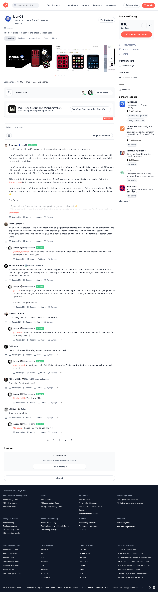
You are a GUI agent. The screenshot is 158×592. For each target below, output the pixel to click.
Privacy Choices (87, 587)
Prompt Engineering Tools (51, 506)
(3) (20, 307)
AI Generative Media (11, 533)
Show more (102, 92)
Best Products (53, 5)
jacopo (16, 247)
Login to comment (102, 135)
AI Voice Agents (123, 522)
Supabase (45, 577)
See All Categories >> (126, 526)
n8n (42, 553)
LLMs (43, 495)
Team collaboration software (90, 506)
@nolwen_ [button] (17, 332)
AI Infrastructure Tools (50, 503)
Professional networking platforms (55, 526)
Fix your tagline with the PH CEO (131, 577)
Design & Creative (10, 518)
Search (82, 510)
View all (59, 478)
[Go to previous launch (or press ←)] (144, 25)
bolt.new (83, 557)
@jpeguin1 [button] (17, 428)
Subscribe (133, 5)
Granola (44, 569)
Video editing (8, 522)
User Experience (40, 82)
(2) (20, 340)
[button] (54, 38)
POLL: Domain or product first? (130, 553)
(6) (16, 241)
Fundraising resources (88, 526)
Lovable (44, 549)
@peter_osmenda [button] (21, 251)
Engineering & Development (15, 495)
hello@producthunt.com (133, 587)
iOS (21, 82)
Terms (59, 587)
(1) (19, 259)
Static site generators (12, 573)
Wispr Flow (84, 561)
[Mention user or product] (9, 135)
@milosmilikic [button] (19, 398)
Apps (40, 587)
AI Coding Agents (10, 503)
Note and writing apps (88, 503)
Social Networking (48, 522)
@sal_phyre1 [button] (19, 365)
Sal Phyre (13, 346)
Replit (82, 569)
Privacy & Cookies (71, 587)
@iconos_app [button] (15, 182)
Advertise (111, 5)
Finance (82, 518)
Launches (71, 5)
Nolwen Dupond (16, 313)
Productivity (84, 495)
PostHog (44, 561)
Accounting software (87, 522)
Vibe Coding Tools (10, 499)
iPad (28, 82)
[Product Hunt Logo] (5, 5)
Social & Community (49, 518)
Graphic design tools (137, 115)
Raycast (44, 573)
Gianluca (13, 145)
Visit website (106, 20)
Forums (96, 5)
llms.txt (108, 587)
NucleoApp (132, 102)
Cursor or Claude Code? (127, 549)
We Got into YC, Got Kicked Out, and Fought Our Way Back (136, 561)
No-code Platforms (11, 565)
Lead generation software (127, 499)
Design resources (136, 120)
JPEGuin (13, 409)
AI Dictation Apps (10, 553)
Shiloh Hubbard (16, 265)
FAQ (53, 587)
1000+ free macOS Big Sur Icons (139, 127)
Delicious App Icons (136, 150)
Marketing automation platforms (130, 503)
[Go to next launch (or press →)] (149, 25)
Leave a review (60, 466)
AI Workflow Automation (88, 513)
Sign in (150, 5)
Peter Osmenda (16, 223)
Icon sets (10, 28)
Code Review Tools (11, 561)
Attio (43, 557)
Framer (82, 565)
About (46, 587)
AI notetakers (84, 499)
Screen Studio (85, 553)
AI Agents (121, 518)
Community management (51, 529)
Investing (83, 529)
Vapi (43, 565)
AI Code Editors (9, 506)
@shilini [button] (16, 290)
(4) (16, 355)
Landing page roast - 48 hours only (132, 573)
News (84, 5)
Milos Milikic (15, 379)
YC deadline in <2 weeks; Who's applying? (135, 557)
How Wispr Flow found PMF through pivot (135, 565)
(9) (16, 217)
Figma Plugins (8, 569)
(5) (16, 280)
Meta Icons (132, 186)
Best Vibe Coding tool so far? (129, 569)
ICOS (129, 170)
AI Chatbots (46, 499)
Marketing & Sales (124, 495)
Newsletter (31, 587)
